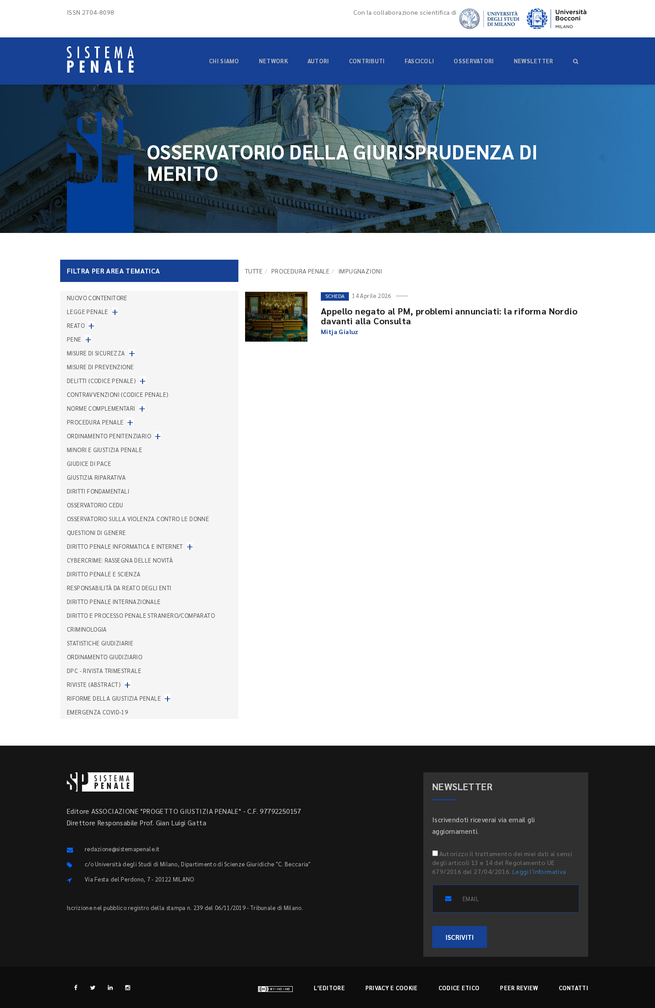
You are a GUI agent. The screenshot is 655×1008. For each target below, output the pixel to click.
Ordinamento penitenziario (109, 436)
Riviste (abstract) (94, 684)
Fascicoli (419, 61)
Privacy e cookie (391, 988)
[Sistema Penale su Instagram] (127, 987)
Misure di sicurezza (96, 353)
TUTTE (253, 271)
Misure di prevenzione (100, 367)
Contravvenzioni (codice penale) (117, 394)
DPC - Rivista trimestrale (104, 670)
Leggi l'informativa (539, 871)
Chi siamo (224, 61)
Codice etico (459, 988)
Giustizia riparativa (96, 477)
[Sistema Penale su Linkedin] (110, 987)
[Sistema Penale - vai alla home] (100, 59)
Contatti (573, 988)
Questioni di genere (96, 532)
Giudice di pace (89, 463)
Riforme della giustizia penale (114, 698)
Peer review (519, 988)
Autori (318, 61)
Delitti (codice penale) (101, 380)
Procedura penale (300, 271)
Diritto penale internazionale (114, 601)
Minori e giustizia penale (104, 449)
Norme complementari (101, 408)
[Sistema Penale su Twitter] (93, 987)
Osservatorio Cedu (95, 505)
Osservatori (474, 61)
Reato (76, 325)
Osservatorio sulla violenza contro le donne (138, 518)
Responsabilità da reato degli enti (119, 588)
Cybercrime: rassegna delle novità (120, 560)
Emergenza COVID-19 (97, 712)
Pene (74, 339)
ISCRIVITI (460, 937)
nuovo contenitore (97, 298)
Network (273, 61)
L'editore (329, 988)
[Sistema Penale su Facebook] (75, 987)
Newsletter (533, 61)
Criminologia (87, 629)
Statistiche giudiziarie (100, 643)
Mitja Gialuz (340, 331)
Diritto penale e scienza (104, 574)
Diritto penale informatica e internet (125, 546)
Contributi (367, 61)
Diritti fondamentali (98, 491)
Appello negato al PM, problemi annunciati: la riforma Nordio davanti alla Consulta (449, 315)
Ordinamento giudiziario (104, 657)
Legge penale (87, 311)
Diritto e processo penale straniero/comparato (141, 615)
